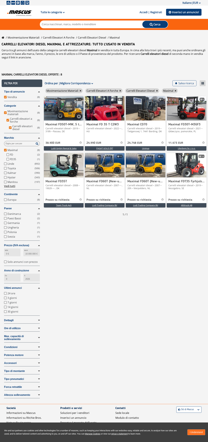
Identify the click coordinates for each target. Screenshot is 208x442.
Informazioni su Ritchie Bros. (24, 418)
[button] (22, 83)
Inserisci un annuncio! (185, 12)
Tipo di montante (14, 371)
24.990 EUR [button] (93, 142)
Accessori (10, 363)
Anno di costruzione (16, 270)
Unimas (145, 148)
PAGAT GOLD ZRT (104, 148)
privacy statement (119, 434)
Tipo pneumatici (14, 379)
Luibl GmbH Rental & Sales (64, 148)
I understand (196, 432)
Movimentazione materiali (23, 37)
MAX (26, 250)
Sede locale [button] (122, 413)
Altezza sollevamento (17, 395)
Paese (8, 208)
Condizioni (10, 347)
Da (6, 275)
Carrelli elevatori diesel (92, 37)
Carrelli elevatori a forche (58, 37)
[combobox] (178, 409)
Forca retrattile (13, 387)
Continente (11, 194)
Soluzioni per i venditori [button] (74, 413)
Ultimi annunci (13, 288)
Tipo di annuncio (14, 91)
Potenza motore (14, 355)
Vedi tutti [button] (9, 186)
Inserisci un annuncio (73, 418)
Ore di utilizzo (12, 328)
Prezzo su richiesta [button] (57, 199)
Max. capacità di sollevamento (14, 338)
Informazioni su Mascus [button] (21, 413)
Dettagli (8, 320)
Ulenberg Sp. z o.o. (186, 148)
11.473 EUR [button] (175, 142)
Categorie (10, 105)
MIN (6, 250)
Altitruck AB (186, 205)
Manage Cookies (92, 434)
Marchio (9, 137)
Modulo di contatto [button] (127, 418)
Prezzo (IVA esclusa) (16, 245)
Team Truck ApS (64, 205)
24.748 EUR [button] (134, 142)
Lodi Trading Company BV (104, 205)
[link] (64, 108)
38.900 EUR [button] (53, 142)
